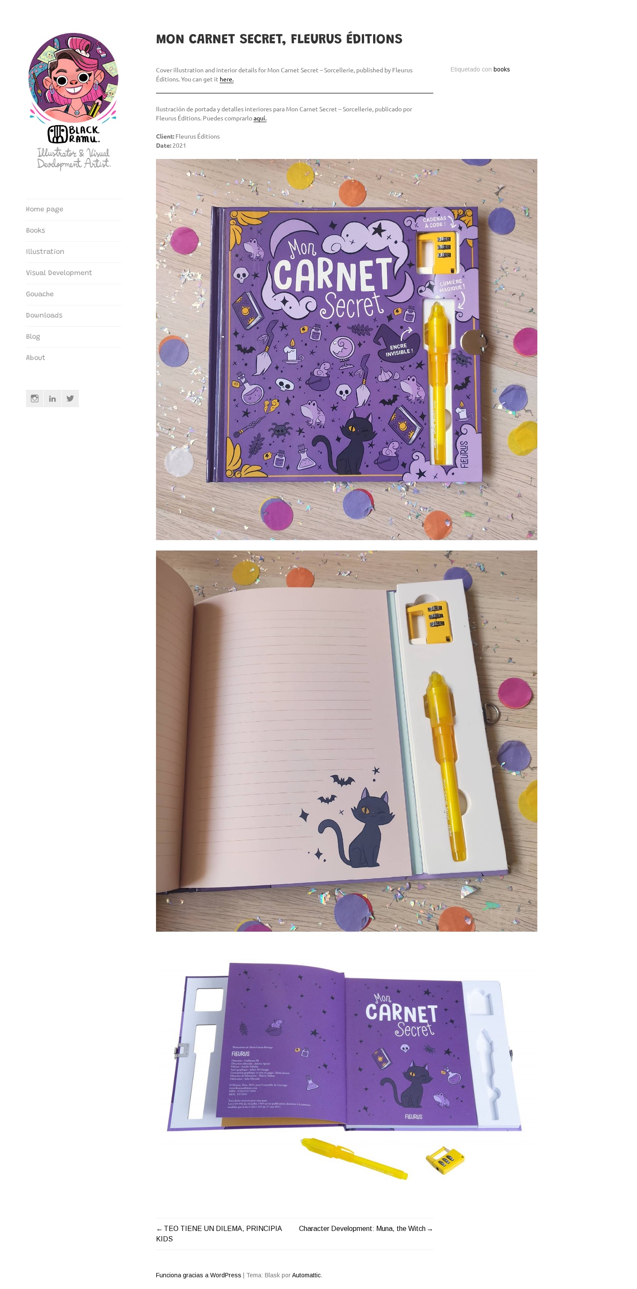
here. (227, 79)
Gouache (40, 294)
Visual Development (59, 273)
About (36, 358)
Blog (33, 337)
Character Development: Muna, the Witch (362, 1228)
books (502, 69)
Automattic (306, 1275)
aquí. (260, 118)
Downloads (44, 315)
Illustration (45, 252)
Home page (44, 209)
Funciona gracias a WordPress (198, 1275)
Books (35, 230)
